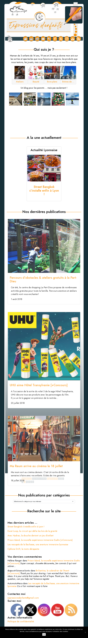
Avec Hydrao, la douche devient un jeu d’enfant (30, 535)
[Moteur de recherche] (49, 38)
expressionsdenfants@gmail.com (23, 597)
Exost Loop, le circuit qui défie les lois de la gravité (32, 531)
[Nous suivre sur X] (60, 38)
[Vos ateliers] (31, 38)
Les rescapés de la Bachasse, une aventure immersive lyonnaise (38, 544)
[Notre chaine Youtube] (72, 38)
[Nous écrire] (43, 38)
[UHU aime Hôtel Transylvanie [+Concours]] (44, 346)
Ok (44, 634)
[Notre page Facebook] (55, 38)
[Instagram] (66, 38)
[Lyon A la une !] (25, 38)
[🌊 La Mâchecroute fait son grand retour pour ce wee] (44, 99)
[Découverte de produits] (37, 38)
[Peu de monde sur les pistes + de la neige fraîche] (72, 99)
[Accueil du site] (9, 39)
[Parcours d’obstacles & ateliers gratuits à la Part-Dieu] (44, 245)
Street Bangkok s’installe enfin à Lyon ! (26, 526)
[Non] (85, 632)
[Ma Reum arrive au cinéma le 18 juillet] (44, 438)
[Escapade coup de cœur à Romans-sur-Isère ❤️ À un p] (29, 99)
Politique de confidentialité (21, 621)
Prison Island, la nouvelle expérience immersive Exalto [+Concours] (40, 540)
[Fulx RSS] (78, 38)
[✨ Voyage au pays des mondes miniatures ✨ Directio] (15, 99)
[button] (15, 75)
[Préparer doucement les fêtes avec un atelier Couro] (58, 99)
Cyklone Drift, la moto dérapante (23, 549)
